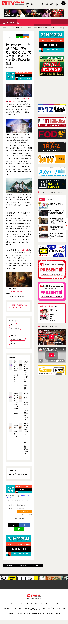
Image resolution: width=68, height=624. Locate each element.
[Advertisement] (52, 90)
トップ (13, 603)
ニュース (38, 4)
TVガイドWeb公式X (34, 609)
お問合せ (50, 613)
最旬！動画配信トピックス (10, 35)
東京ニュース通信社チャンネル (27, 608)
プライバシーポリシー (22, 613)
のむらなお (25, 250)
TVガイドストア (42, 608)
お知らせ (11, 613)
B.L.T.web (27, 607)
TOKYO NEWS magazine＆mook (13, 607)
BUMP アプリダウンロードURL (18, 474)
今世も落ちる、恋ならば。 (14, 291)
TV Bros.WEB (36, 607)
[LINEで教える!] (19, 37)
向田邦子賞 (27, 4)
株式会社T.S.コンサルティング (57, 608)
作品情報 (51, 4)
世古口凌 (11, 101)
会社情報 (58, 613)
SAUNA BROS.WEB (60, 607)
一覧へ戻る (23, 565)
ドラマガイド (33, 4)
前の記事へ (10, 565)
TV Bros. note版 (47, 607)
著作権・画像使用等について (38, 613)
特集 (42, 4)
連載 (47, 4)
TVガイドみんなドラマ (10, 608)
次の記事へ (36, 565)
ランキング (56, 4)
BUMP (24, 99)
